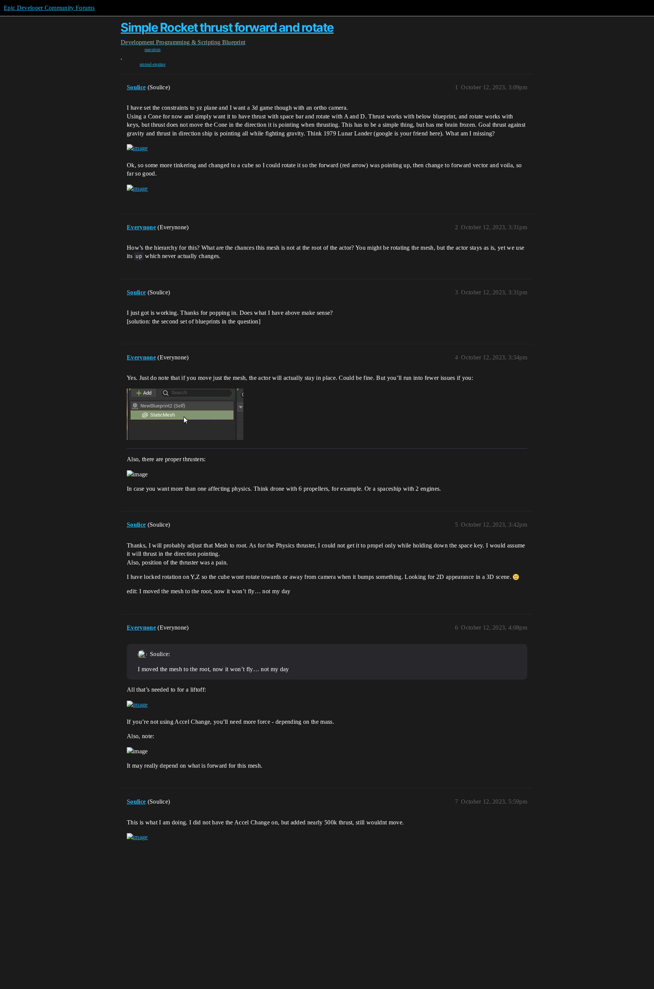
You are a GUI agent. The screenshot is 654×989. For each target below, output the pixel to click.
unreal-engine (152, 64)
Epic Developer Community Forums (49, 8)
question (153, 49)
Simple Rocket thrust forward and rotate (227, 27)
